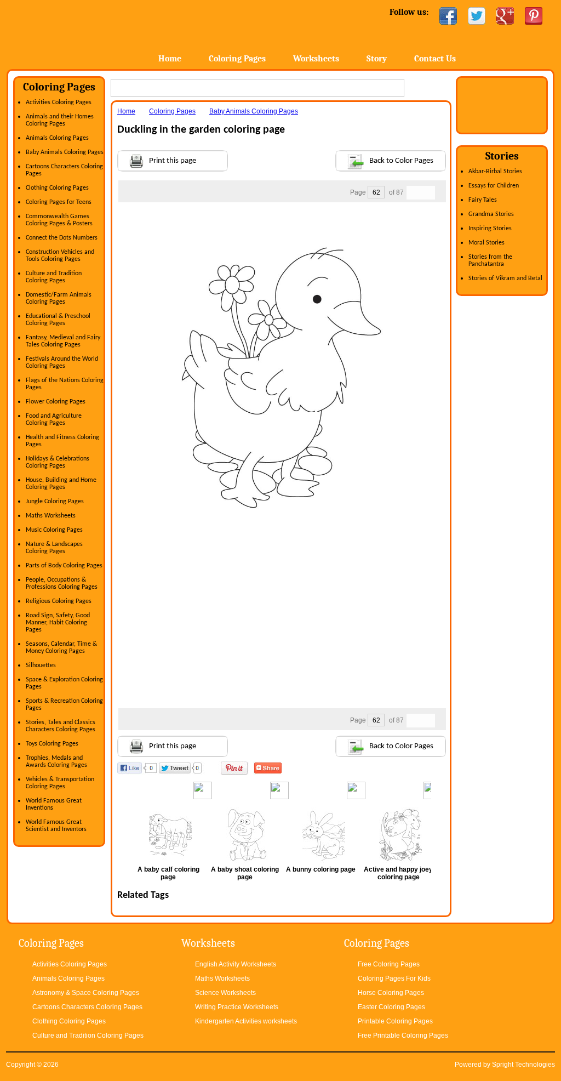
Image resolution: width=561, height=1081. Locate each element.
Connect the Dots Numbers (62, 238)
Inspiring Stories (490, 228)
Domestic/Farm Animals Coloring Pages (58, 298)
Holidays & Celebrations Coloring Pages (57, 462)
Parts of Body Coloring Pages (64, 565)
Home (93, 32)
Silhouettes (41, 665)
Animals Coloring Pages (57, 138)
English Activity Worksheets (235, 964)
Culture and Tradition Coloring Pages (54, 277)
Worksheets (316, 59)
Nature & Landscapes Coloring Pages (54, 548)
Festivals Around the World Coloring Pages (62, 362)
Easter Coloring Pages (391, 1007)
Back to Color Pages (401, 161)
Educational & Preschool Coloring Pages (58, 320)
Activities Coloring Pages (58, 102)
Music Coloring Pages (54, 530)
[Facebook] (448, 16)
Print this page (172, 161)
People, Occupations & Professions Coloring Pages (62, 583)
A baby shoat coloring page (245, 873)
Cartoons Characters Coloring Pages (87, 1007)
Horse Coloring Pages (391, 993)
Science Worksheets (225, 993)
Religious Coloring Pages (58, 601)
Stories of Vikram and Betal (505, 278)
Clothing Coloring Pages (57, 188)
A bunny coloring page (321, 869)
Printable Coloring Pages (395, 1021)
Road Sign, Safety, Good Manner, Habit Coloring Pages (58, 622)
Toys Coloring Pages (52, 744)
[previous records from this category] (414, 193)
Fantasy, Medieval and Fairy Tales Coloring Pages (63, 341)
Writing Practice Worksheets (236, 1007)
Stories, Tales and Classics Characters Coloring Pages (60, 726)
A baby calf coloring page (168, 873)
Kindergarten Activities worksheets (246, 1021)
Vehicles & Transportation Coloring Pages (60, 783)
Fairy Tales (482, 200)
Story (377, 59)
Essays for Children (493, 186)
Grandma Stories (491, 214)
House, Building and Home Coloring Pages (61, 484)
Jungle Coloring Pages (55, 501)
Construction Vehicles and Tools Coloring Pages (60, 256)
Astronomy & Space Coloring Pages (85, 993)
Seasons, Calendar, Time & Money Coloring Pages (61, 648)
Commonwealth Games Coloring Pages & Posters (59, 220)
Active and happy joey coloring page (398, 873)
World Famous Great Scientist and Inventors (56, 826)
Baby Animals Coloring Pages (65, 152)
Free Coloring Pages (389, 964)
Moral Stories (486, 243)
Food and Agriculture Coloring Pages (54, 419)
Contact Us (435, 59)
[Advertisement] (281, 224)
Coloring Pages (237, 59)
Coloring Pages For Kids (394, 978)
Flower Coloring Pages (55, 402)
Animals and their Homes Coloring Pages (60, 120)
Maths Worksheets (51, 516)
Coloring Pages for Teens (58, 202)
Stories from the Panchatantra (490, 261)
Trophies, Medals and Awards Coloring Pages (56, 762)
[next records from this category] (428, 193)
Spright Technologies (523, 1064)
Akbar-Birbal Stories (495, 171)
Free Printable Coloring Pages (403, 1035)
